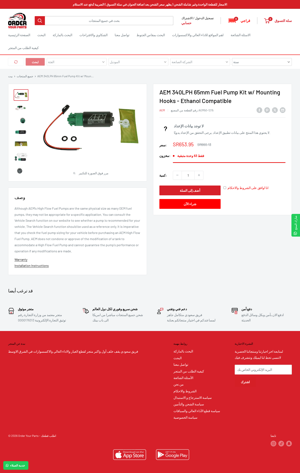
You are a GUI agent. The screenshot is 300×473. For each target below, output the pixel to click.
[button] (239, 20)
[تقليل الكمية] (177, 175)
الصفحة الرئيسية (19, 35)
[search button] (40, 20)
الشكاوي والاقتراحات (93, 35)
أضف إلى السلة (190, 190)
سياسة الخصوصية (185, 417)
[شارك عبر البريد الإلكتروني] (283, 110)
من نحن (178, 384)
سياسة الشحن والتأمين (188, 404)
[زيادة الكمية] (199, 175)
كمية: (163, 175)
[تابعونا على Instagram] (273, 443)
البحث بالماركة (62, 35)
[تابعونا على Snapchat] (289, 443)
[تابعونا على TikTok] (281, 443)
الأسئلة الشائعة (183, 378)
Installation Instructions (31, 265)
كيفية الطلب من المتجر (23, 48)
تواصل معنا (122, 35)
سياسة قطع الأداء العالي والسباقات (196, 411)
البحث (41, 35)
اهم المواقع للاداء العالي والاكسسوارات (197, 35)
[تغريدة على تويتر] (275, 110)
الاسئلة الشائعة (240, 35)
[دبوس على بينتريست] (267, 110)
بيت (10, 76)
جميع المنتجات (25, 76)
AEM (162, 110)
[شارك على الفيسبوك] (259, 110)
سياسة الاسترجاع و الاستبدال (192, 397)
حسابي (186, 23)
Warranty (20, 259)
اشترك (245, 382)
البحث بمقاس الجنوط (151, 35)
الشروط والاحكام (185, 391)
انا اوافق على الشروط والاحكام (248, 187)
